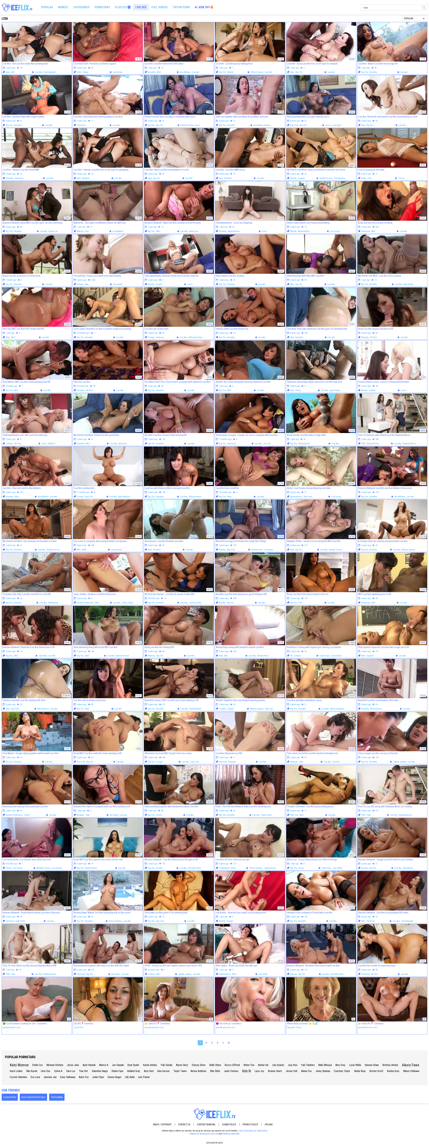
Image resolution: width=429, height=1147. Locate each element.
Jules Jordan (127, 602)
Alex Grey (340, 1065)
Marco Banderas (337, 708)
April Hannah (89, 1065)
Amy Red (149, 1071)
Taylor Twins (180, 1071)
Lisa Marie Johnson (261, 125)
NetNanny (226, 1134)
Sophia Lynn (324, 655)
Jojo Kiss (292, 1065)
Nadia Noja (359, 1071)
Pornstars (102, 7)
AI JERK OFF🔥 (204, 7)
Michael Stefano (54, 1065)
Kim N (246, 1071)
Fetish (8, 868)
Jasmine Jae (50, 1077)
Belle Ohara (215, 1065)
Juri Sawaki (118, 1065)
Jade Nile (43, 655)
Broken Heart (275, 1071)
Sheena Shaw (372, 1065)
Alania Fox (306, 1071)
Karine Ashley (150, 1065)
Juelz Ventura (231, 1071)
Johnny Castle (195, 602)
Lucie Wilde (355, 1065)
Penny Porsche (186, 125)
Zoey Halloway (67, 1077)
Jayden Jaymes (399, 761)
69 (291, 655)
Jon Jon (266, 443)
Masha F (51, 443)
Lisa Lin (401, 178)
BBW (84, 549)
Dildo (79, 72)
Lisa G (264, 231)
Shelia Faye (117, 1071)
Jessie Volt (291, 1071)
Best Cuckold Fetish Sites (33, 1097)
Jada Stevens (270, 868)
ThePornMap (57, 1097)
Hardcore (160, 337)
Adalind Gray (133, 1071)
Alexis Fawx (410, 1065)
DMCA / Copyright (162, 1124)
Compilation (224, 868)
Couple (159, 284)
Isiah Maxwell (49, 72)
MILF (159, 72)
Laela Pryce (326, 868)
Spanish (370, 655)
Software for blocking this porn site (203, 1134)
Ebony (85, 72)
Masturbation (234, 231)
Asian (363, 178)
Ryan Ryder (133, 1065)
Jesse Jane (73, 1065)
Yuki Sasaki (166, 1065)
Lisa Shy (397, 443)
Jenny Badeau (323, 1071)
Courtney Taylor (342, 1071)
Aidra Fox (84, 1077)
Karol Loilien (16, 1071)
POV (300, 602)
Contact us (184, 1124)
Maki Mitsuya (325, 1065)
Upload (269, 1124)
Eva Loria (35, 1077)
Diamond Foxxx (122, 655)
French (27, 815)
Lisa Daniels (336, 655)
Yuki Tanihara (308, 1065)
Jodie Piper (98, 1077)
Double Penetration (85, 602)
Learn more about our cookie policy (252, 1131)
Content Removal (206, 1124)
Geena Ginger (114, 1077)
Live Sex (140, 7)
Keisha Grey (393, 1071)
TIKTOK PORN (181, 7)
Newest (63, 7)
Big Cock (294, 125)
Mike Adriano (43, 708)
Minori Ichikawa (411, 1071)
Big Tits (222, 72)
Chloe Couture (257, 72)
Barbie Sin (263, 1065)
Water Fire (248, 1065)
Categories (81, 7)
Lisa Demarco (339, 178)
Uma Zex (45, 1071)
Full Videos (159, 7)
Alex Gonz (122, 443)
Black (233, 868)
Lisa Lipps (336, 125)
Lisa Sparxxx (116, 549)
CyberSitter (235, 1134)
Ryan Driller (408, 284)
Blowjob (85, 178)
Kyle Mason (53, 602)
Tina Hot (83, 1071)
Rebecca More (195, 496)
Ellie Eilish (215, 1071)
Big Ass (151, 125)
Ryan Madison (124, 496)
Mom (229, 496)
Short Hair (307, 496)
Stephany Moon (409, 443)
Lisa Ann (38, 72)
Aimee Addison (198, 1071)
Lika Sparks (278, 1065)
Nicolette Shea (194, 868)
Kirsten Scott (376, 1071)
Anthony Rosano (195, 337)
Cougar (151, 337)
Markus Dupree (408, 549)
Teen (86, 284)
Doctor (159, 815)
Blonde (230, 72)
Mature (80, 231)
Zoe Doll (336, 761)
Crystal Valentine (18, 1077)
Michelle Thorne (43, 868)
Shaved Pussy (372, 443)
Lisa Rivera (117, 72)
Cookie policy (229, 1124)
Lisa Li (197, 125)
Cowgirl (297, 655)
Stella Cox (37, 1065)
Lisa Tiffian (337, 868)
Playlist (122, 7)
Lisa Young (335, 231)
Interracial (81, 125)
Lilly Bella (130, 1077)
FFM (363, 443)
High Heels (20, 921)
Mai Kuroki (31, 1071)
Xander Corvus (325, 178)
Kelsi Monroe (19, 1065)
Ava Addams (185, 72)
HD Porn (373, 337)
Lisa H (190, 284)
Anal (8, 72)
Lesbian (372, 390)
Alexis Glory (182, 1065)
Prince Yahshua (255, 868)
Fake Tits (89, 496)
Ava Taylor (114, 815)
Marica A (103, 1065)
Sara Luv (70, 1071)
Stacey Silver (199, 1065)
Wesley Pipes (263, 655)
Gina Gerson (163, 1071)
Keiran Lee (53, 231)
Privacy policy (250, 1124)
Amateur (151, 655)
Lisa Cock (194, 761)
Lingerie (301, 178)
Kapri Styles (335, 390)
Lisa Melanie (117, 231)
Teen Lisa (269, 708)
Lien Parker (144, 1077)
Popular (47, 7)
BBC (13, 72)
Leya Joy (259, 1071)
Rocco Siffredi (232, 1065)
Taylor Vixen (266, 815)
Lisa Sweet (117, 284)
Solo (369, 178)
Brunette (151, 72)
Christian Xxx (257, 549)
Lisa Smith (262, 974)
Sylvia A (58, 1071)
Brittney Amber (390, 1065)
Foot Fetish (17, 868)
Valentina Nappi (100, 1071)
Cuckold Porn (9, 1097)
